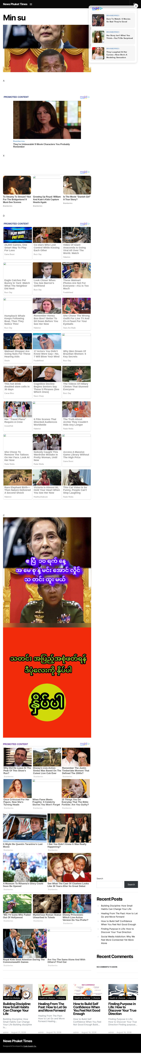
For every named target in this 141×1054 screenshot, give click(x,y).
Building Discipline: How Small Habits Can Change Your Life (116, 907)
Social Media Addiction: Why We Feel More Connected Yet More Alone (118, 940)
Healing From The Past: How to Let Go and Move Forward (119, 915)
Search (100, 878)
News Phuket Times (15, 4)
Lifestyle (61, 998)
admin (6, 1032)
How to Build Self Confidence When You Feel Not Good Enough (118, 923)
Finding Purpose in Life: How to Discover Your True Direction (117, 930)
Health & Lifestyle (12, 998)
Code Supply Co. (29, 1046)
